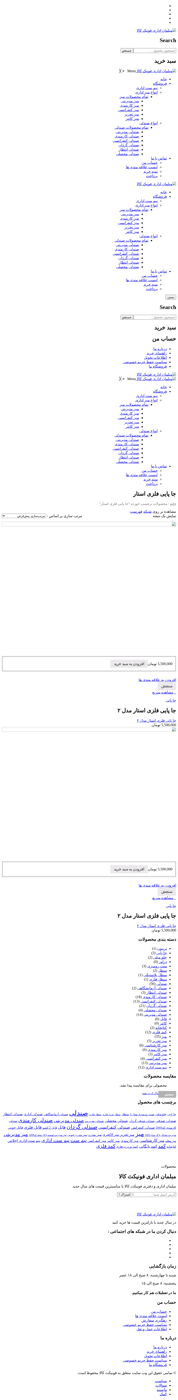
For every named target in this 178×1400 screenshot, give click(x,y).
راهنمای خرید (157, 353)
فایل (163, 1019)
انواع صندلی (148, 236)
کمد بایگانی (148, 1146)
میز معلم (170, 1141)
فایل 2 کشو (50, 1127)
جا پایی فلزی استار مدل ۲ (156, 720)
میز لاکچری (110, 1135)
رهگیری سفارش (154, 1320)
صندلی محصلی (127, 267)
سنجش (166, 686)
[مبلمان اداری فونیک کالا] (156, 30)
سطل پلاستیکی (155, 975)
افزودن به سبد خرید (129, 664)
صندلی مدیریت (94, 1121)
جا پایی (171, 700)
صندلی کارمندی (127, 249)
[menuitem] (163, 79)
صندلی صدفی (166, 1121)
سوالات (161, 1385)
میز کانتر (132, 232)
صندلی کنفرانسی (126, 254)
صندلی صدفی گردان (142, 1121)
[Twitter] (165, 10)
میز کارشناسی (155, 1045)
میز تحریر (131, 227)
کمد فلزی (159, 1032)
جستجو (126, 50)
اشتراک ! (124, 1194)
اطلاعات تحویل (155, 357)
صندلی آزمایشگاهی (152, 988)
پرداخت (152, 289)
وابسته (162, 1390)
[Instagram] (165, 14)
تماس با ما (159, 271)
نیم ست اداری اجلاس (24, 1141)
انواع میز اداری (146, 205)
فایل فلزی (33, 1127)
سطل (162, 970)
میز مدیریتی (130, 214)
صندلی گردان (128, 258)
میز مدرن (95, 1135)
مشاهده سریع (162, 692)
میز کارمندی (129, 218)
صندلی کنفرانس (143, 1127)
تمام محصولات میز (134, 210)
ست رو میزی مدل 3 (142, 1114)
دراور (163, 962)
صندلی (161, 984)
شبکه (147, 511)
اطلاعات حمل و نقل (151, 1329)
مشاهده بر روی (164, 511)
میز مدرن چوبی (77, 1135)
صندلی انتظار (129, 262)
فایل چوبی (15, 1127)
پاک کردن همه (150, 1093)
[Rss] (165, 22)
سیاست (161, 1381)
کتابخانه (161, 1028)
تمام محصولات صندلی (131, 240)
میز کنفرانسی (128, 223)
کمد (162, 1146)
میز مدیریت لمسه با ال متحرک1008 (48, 1135)
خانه (163, 192)
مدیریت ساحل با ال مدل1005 (160, 1135)
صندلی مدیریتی (127, 245)
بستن (170, 297)
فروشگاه (160, 196)
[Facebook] (165, 6)
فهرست (136, 511)
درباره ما (160, 349)
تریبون (162, 948)
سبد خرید (150, 284)
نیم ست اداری (147, 201)
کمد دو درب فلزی (127, 1146)
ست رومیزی (157, 966)
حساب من (150, 276)
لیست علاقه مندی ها (142, 280)
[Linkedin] (165, 18)
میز (164, 1036)
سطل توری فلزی (111, 1114)
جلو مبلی (160, 957)
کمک (163, 1394)
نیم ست (78, 1140)
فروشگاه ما (158, 366)
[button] (127, 71)
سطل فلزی (158, 979)
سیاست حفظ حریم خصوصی (145, 362)
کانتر (163, 1023)
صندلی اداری (33, 1114)
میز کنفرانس (97, 1141)
